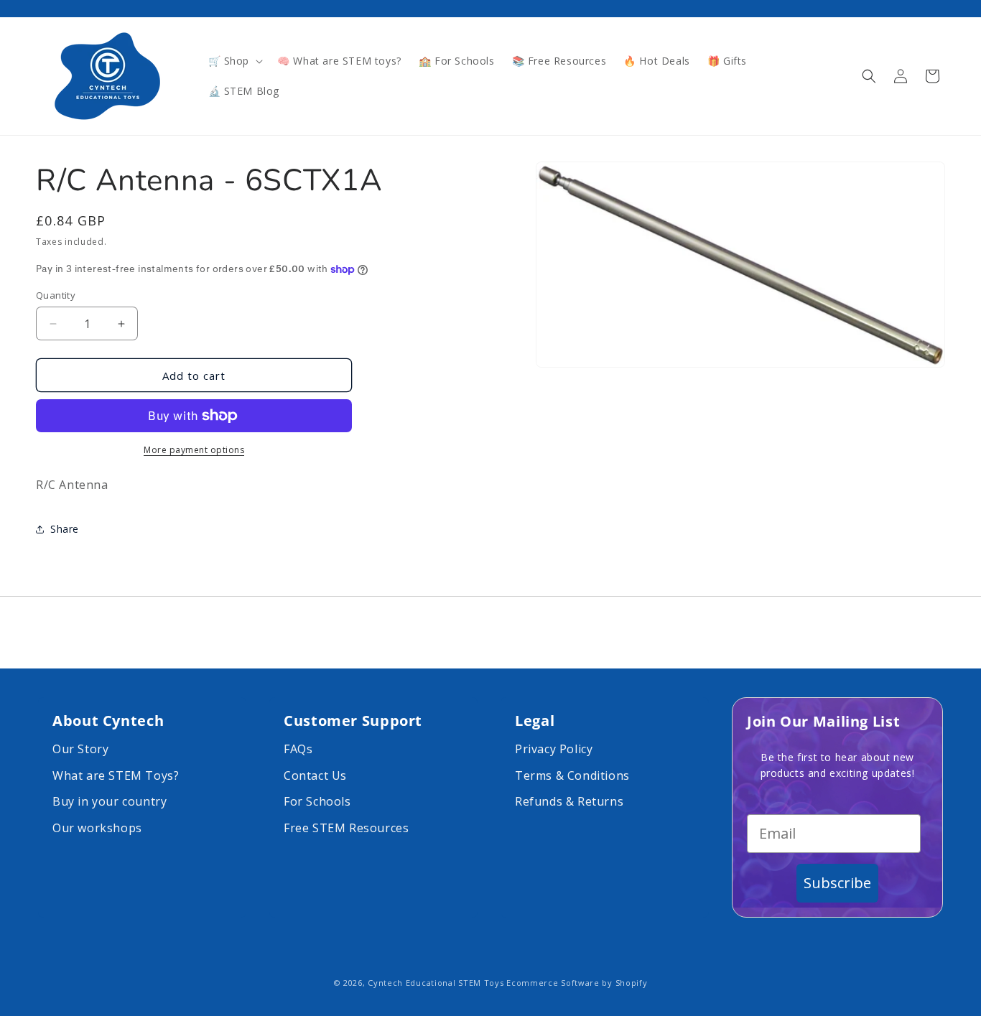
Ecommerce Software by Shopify (576, 982)
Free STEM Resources (346, 828)
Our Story (80, 749)
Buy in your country (109, 801)
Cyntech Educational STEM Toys (435, 982)
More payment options (194, 450)
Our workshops (97, 828)
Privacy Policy (553, 749)
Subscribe (837, 883)
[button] (234, 61)
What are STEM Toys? (115, 775)
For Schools (317, 801)
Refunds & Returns (569, 801)
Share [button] (64, 529)
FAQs (298, 749)
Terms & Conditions (572, 775)
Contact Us (315, 775)
